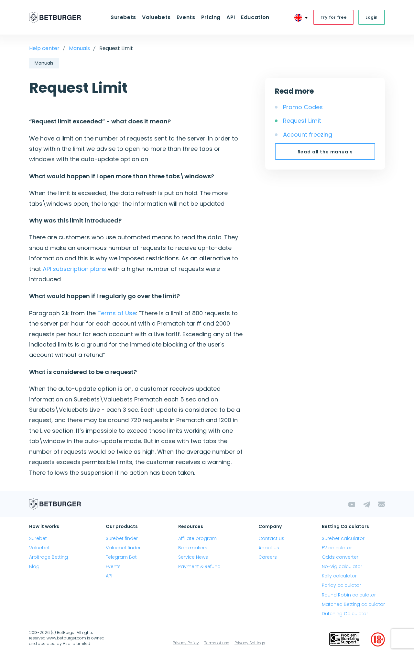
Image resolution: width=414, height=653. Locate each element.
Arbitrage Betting (48, 557)
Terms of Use (116, 313)
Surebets (123, 17)
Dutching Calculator (345, 613)
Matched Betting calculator (353, 604)
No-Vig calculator (342, 566)
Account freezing (307, 134)
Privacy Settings (249, 643)
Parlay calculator (341, 585)
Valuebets (156, 17)
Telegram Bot (121, 557)
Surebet (38, 538)
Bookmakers (192, 547)
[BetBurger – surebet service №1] (55, 17)
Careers (267, 557)
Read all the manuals (325, 152)
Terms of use (216, 643)
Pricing (211, 17)
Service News (193, 557)
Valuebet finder (123, 547)
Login (371, 17)
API (230, 17)
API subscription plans (74, 269)
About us (268, 547)
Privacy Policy (186, 643)
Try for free (334, 17)
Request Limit (302, 121)
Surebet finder (122, 538)
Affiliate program (197, 538)
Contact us (271, 538)
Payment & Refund (199, 566)
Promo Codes (303, 107)
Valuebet (39, 547)
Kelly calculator (339, 576)
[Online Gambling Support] (344, 639)
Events (113, 566)
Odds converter (340, 557)
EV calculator (337, 547)
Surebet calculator (343, 538)
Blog (34, 566)
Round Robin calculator (349, 595)
